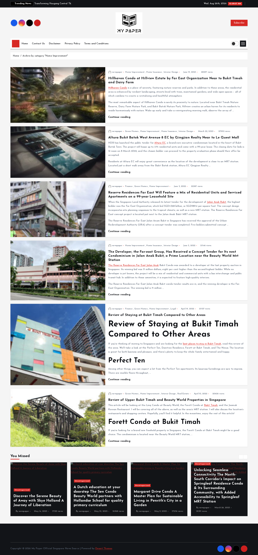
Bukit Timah (211, 405)
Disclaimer (55, 43)
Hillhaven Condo (117, 88)
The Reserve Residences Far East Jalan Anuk (133, 265)
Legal (173, 309)
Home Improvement (135, 72)
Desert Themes (103, 548)
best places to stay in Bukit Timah (202, 344)
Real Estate (183, 394)
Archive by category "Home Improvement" (45, 56)
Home (25, 43)
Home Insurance (154, 72)
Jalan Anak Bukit (216, 202)
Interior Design (171, 72)
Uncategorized (22, 481)
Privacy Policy (72, 43)
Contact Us (38, 43)
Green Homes (131, 131)
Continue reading (119, 117)
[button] (241, 457)
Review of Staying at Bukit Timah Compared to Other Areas (156, 315)
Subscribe (239, 23)
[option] (38, 489)
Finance (129, 186)
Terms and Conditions (96, 43)
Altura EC (159, 143)
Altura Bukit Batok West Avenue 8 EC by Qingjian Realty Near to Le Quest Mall (173, 137)
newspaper (117, 72)
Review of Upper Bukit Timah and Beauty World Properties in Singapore (167, 400)
